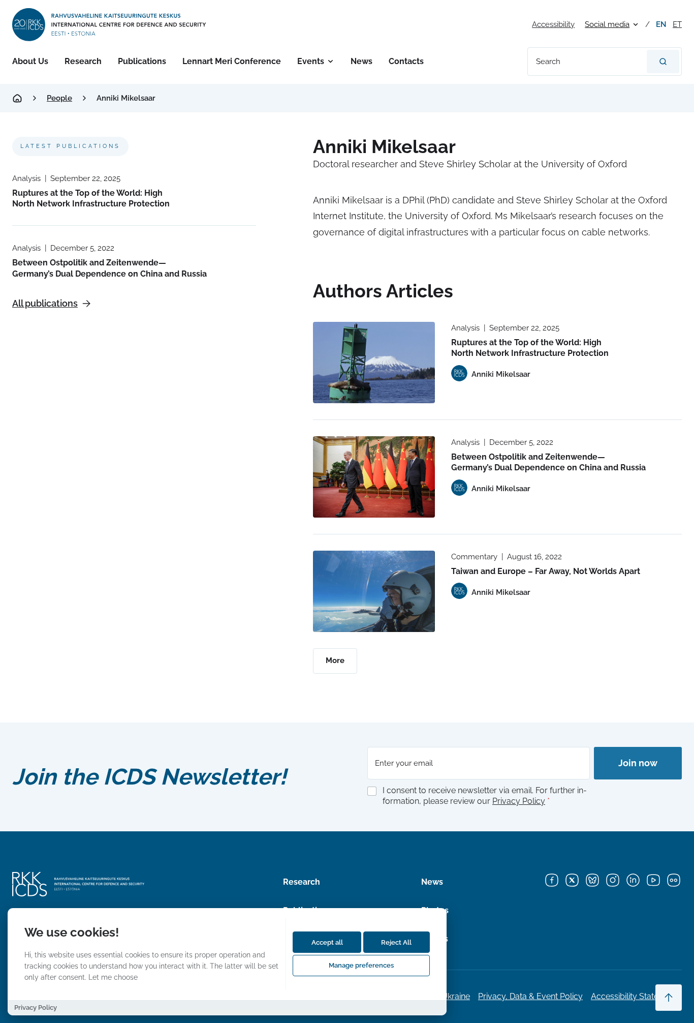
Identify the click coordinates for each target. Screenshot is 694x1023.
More (335, 660)
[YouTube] (653, 880)
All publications (45, 303)
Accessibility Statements (636, 996)
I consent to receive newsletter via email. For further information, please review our (485, 796)
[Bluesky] (592, 880)
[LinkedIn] (633, 880)
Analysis (26, 178)
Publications (142, 61)
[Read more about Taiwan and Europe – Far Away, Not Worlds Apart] (374, 591)
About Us (30, 61)
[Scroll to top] (668, 997)
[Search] (663, 61)
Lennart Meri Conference (231, 61)
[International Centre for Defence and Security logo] (110, 24)
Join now (637, 763)
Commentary (474, 556)
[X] (572, 880)
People (59, 98)
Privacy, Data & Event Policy (530, 996)
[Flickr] (674, 880)
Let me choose (113, 977)
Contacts (406, 61)
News (361, 61)
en (661, 24)
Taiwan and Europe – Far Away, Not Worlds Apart (545, 571)
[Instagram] (613, 880)
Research (83, 61)
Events (310, 61)
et (677, 24)
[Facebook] (552, 880)
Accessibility (553, 24)
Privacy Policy (518, 801)
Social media (607, 24)
